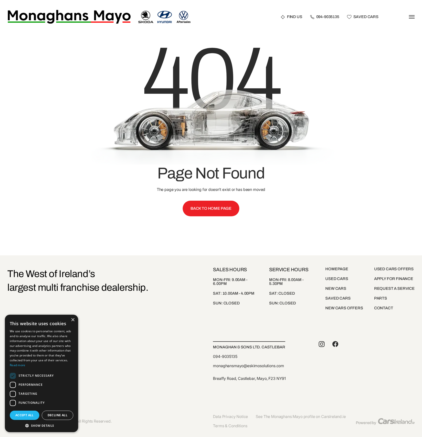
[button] (41, 425)
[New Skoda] (145, 12)
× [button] (72, 320)
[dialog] (41, 373)
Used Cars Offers (394, 269)
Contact (383, 308)
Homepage (336, 269)
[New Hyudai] (164, 12)
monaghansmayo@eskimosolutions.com (248, 365)
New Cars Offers (344, 308)
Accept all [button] (24, 415)
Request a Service (394, 288)
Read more (17, 365)
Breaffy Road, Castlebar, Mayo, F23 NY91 (249, 378)
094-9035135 (327, 17)
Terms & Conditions (230, 425)
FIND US (294, 17)
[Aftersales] (183, 12)
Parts (380, 298)
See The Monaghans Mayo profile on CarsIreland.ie (301, 416)
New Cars (335, 288)
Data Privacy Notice (230, 416)
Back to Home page (211, 208)
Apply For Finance (393, 279)
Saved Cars (366, 17)
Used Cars (336, 279)
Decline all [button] (57, 415)
